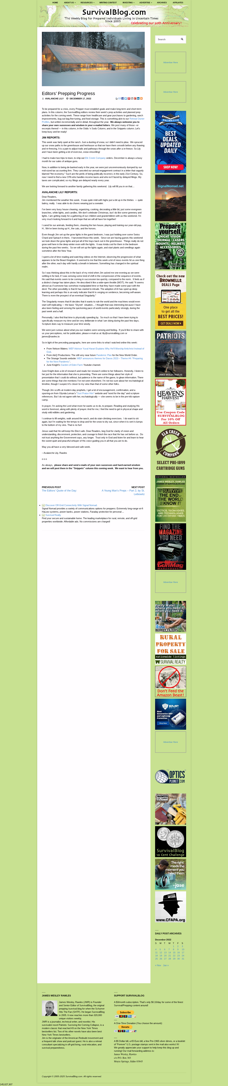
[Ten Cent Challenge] (170, 841)
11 (156, 952)
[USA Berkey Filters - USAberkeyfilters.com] (170, 616)
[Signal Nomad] (170, 198)
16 (178, 952)
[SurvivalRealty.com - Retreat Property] (170, 649)
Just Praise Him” (85, 393)
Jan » (166, 965)
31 (183, 959)
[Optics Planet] (170, 776)
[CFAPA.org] (170, 906)
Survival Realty (51, 515)
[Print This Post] (116, 98)
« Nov (158, 965)
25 (156, 959)
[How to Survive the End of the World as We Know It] (170, 498)
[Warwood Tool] (170, 809)
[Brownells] (170, 300)
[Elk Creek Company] (170, 450)
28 (169, 959)
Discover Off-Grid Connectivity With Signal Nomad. (69, 505)
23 (178, 956)
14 (169, 952)
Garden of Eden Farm (72, 365)
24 (183, 956)
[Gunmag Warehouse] (170, 546)
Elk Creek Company (95, 158)
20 (165, 956)
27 (165, 959)
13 (165, 952)
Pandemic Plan (104, 355)
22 (174, 956)
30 (178, 959)
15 (174, 952)
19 (161, 956)
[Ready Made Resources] (170, 246)
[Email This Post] (119, 98)
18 (156, 956)
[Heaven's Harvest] (170, 402)
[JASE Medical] (170, 874)
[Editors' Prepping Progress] (93, 59)
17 (183, 952)
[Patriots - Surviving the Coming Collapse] (170, 354)
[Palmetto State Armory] (170, 142)
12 (161, 952)
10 (183, 949)
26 (161, 959)
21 (169, 956)
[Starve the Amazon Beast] (170, 681)
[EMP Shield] (170, 714)
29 (174, 959)
